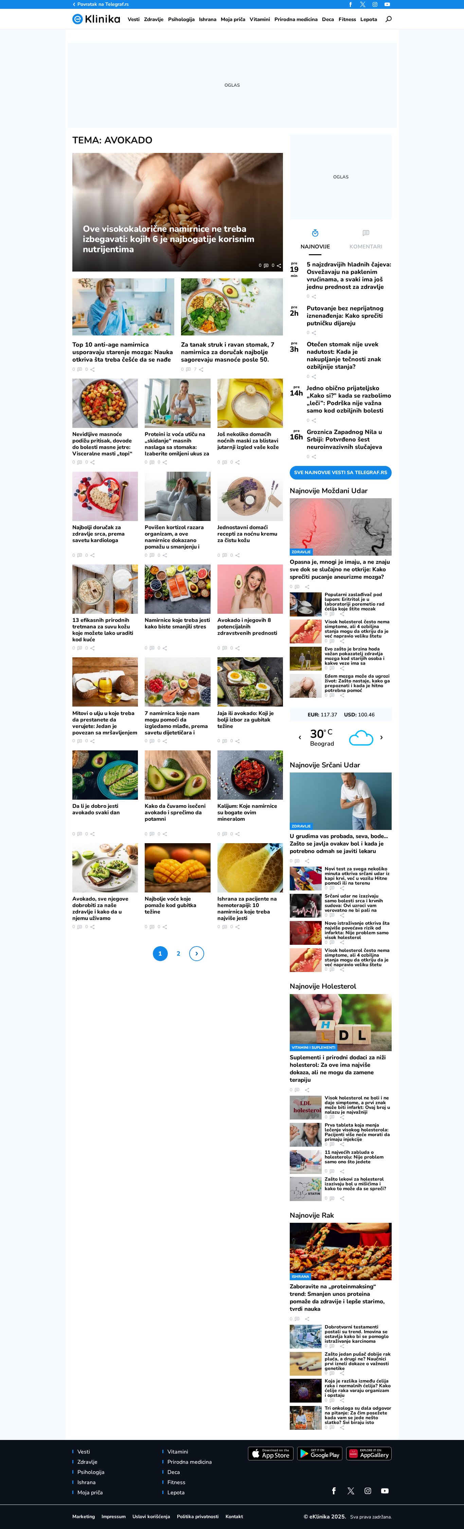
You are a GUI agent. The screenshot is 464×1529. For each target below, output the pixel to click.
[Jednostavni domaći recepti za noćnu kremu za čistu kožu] (250, 496)
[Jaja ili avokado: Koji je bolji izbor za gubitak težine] (250, 682)
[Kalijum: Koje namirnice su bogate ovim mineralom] (250, 775)
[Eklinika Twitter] (362, 4)
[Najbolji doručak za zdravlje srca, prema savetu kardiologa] (105, 496)
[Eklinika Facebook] (350, 4)
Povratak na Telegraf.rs (103, 4)
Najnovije (329, 491)
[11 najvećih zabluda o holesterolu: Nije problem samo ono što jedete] (306, 1162)
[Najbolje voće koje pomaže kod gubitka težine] (177, 867)
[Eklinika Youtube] (387, 4)
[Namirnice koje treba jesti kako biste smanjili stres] (177, 589)
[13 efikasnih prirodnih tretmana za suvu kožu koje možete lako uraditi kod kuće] (105, 589)
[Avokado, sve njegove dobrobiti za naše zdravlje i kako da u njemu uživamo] (105, 867)
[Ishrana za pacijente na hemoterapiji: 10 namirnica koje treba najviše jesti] (250, 867)
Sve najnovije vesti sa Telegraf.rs (340, 472)
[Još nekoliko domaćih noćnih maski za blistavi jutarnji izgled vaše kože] (250, 403)
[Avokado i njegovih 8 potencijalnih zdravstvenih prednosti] (250, 589)
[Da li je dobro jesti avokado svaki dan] (105, 775)
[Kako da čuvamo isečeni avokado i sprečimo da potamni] (177, 775)
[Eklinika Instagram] (375, 4)
